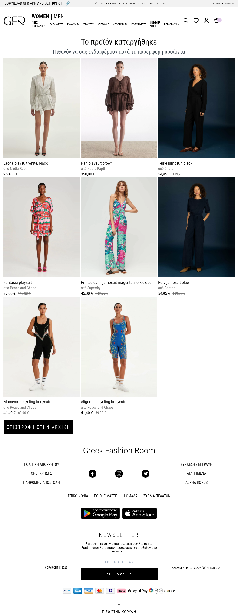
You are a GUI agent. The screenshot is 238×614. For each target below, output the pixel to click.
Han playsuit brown (97, 163)
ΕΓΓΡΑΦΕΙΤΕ (119, 574)
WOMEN (40, 16)
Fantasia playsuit (17, 282)
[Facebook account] (92, 474)
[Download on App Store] (139, 514)
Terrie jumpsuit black (175, 163)
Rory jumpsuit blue (173, 282)
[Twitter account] (145, 474)
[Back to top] (119, 605)
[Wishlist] (197, 21)
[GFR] (14, 21)
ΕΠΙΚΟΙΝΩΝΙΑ (171, 24)
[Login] (206, 22)
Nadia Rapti (18, 168)
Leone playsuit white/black (25, 163)
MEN (59, 16)
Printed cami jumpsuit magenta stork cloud (116, 282)
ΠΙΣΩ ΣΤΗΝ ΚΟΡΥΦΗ (119, 612)
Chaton (169, 168)
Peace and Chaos (22, 288)
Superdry (93, 288)
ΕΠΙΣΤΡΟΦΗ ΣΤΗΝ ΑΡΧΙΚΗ (38, 427)
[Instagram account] (119, 474)
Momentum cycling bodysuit (26, 402)
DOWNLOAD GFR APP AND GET (37, 3)
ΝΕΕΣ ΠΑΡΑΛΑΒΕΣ (39, 24)
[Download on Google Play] (100, 514)
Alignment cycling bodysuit (103, 402)
